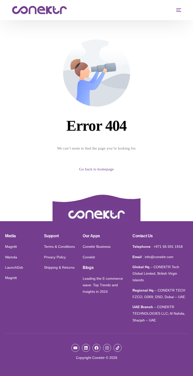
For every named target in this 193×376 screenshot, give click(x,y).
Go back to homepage (96, 169)
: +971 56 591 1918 (167, 247)
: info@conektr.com (158, 257)
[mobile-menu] (176, 10)
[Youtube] (75, 348)
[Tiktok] (118, 348)
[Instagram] (107, 348)
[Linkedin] (86, 348)
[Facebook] (96, 348)
